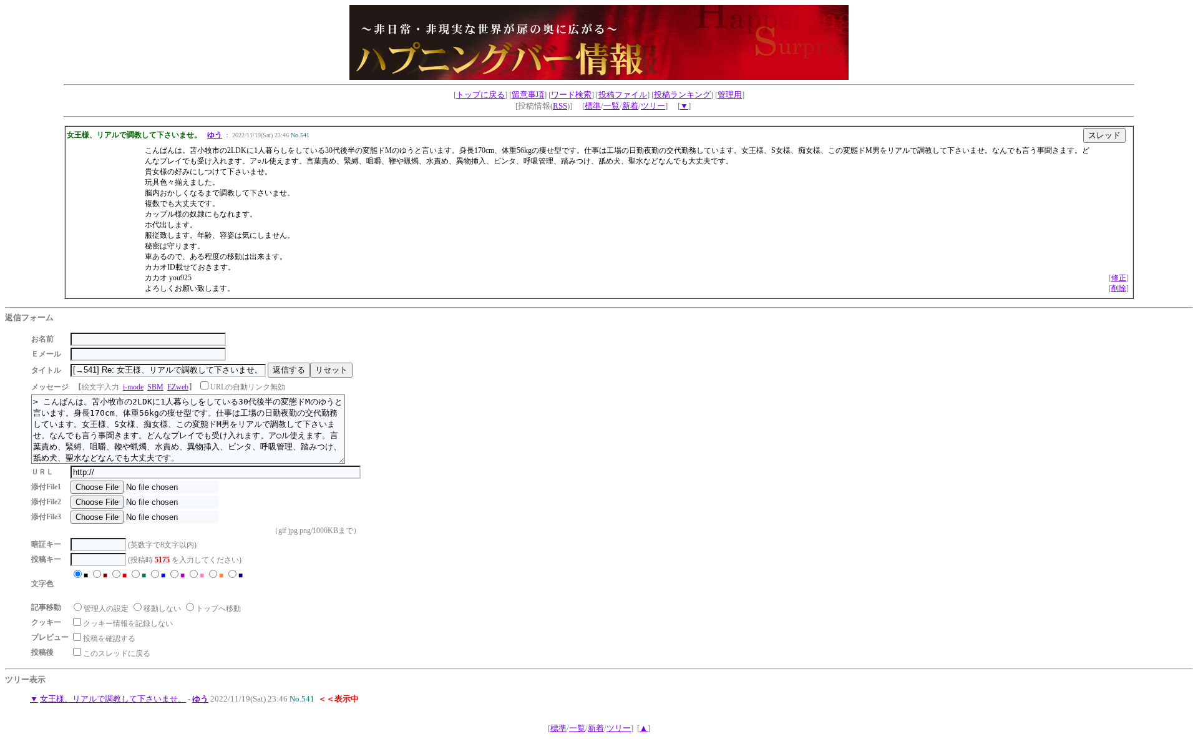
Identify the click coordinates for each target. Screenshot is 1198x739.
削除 (1118, 288)
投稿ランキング (682, 94)
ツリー (653, 105)
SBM (155, 387)
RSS (560, 105)
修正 (1118, 277)
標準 (593, 105)
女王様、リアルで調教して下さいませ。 (113, 698)
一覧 (611, 105)
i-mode (133, 387)
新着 (630, 105)
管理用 (730, 94)
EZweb (177, 387)
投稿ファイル (622, 94)
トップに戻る (480, 94)
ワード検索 (571, 94)
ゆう (214, 134)
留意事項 (528, 94)
